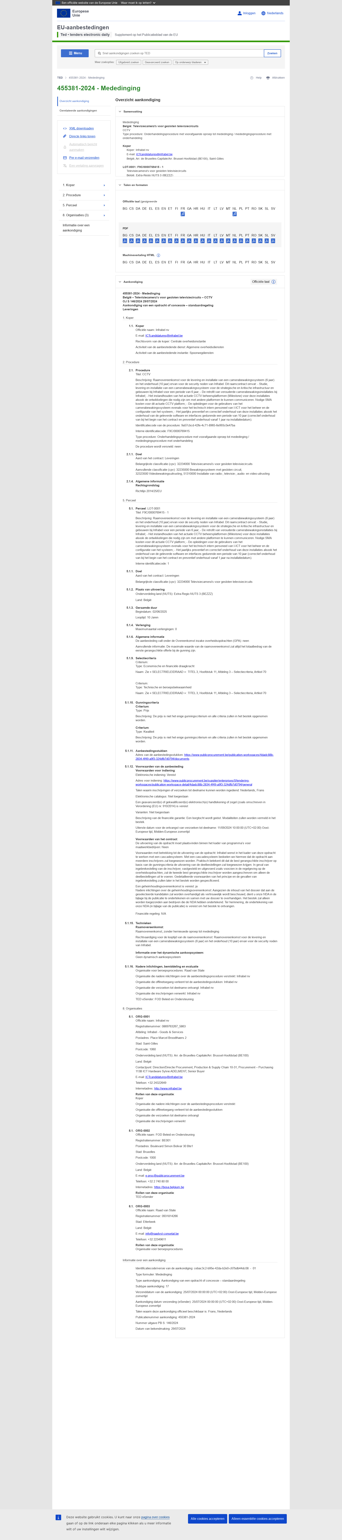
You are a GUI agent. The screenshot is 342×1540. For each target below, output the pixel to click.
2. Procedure (72, 195)
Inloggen (249, 13)
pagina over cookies (155, 1517)
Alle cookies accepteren (207, 1518)
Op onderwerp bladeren (188, 62)
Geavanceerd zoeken (157, 62)
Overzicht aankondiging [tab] (74, 101)
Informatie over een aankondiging (76, 228)
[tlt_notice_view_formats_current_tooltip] (274, 282)
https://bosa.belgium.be (169, 1187)
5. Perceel (70, 205)
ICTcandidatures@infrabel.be (154, 154)
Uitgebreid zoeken (128, 62)
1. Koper (69, 185)
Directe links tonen (82, 136)
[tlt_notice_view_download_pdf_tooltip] (125, 240)
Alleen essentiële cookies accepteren (258, 1518)
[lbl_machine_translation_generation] (158, 255)
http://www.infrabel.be (168, 1088)
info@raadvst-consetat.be (162, 1233)
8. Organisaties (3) (75, 215)
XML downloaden (81, 128)
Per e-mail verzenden (84, 157)
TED (60, 77)
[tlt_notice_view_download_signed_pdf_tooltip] (183, 213)
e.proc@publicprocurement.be (164, 1175)
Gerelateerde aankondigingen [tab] (78, 110)
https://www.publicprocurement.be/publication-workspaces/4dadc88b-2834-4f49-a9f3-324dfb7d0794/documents (205, 756)
